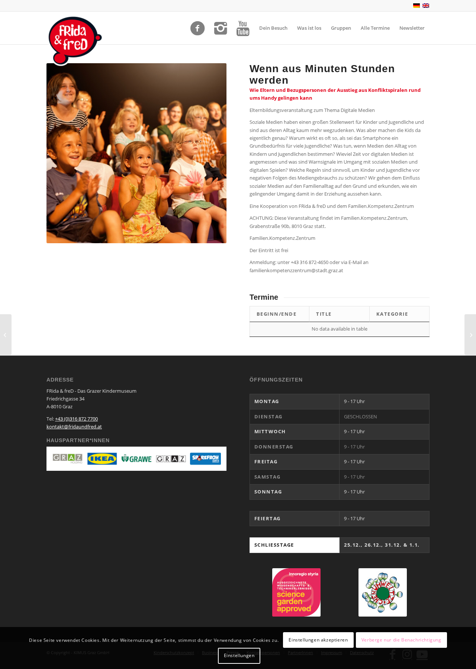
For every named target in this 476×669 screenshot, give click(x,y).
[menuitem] (273, 28)
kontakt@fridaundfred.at (74, 426)
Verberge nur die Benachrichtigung (401, 640)
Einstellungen (239, 656)
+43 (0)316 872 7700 (76, 418)
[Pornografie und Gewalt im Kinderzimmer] (6, 334)
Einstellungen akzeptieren (318, 640)
